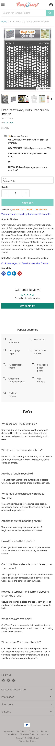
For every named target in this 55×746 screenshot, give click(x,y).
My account (9, 731)
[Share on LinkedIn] (14, 273)
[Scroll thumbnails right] (51, 99)
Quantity (5, 187)
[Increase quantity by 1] (26, 193)
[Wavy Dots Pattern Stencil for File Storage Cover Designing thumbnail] (13, 98)
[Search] (50, 13)
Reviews (45, 731)
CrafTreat (9, 122)
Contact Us (33, 731)
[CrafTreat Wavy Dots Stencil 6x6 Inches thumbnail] (24, 98)
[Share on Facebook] (3, 273)
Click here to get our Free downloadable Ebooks (24, 263)
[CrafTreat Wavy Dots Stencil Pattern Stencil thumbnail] (5, 98)
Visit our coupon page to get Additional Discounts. (26, 214)
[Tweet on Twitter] (9, 273)
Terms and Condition (29, 734)
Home (4, 21)
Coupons (45, 734)
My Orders (21, 731)
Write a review (27, 305)
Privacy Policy (11, 734)
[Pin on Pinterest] (19, 273)
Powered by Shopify (27, 741)
